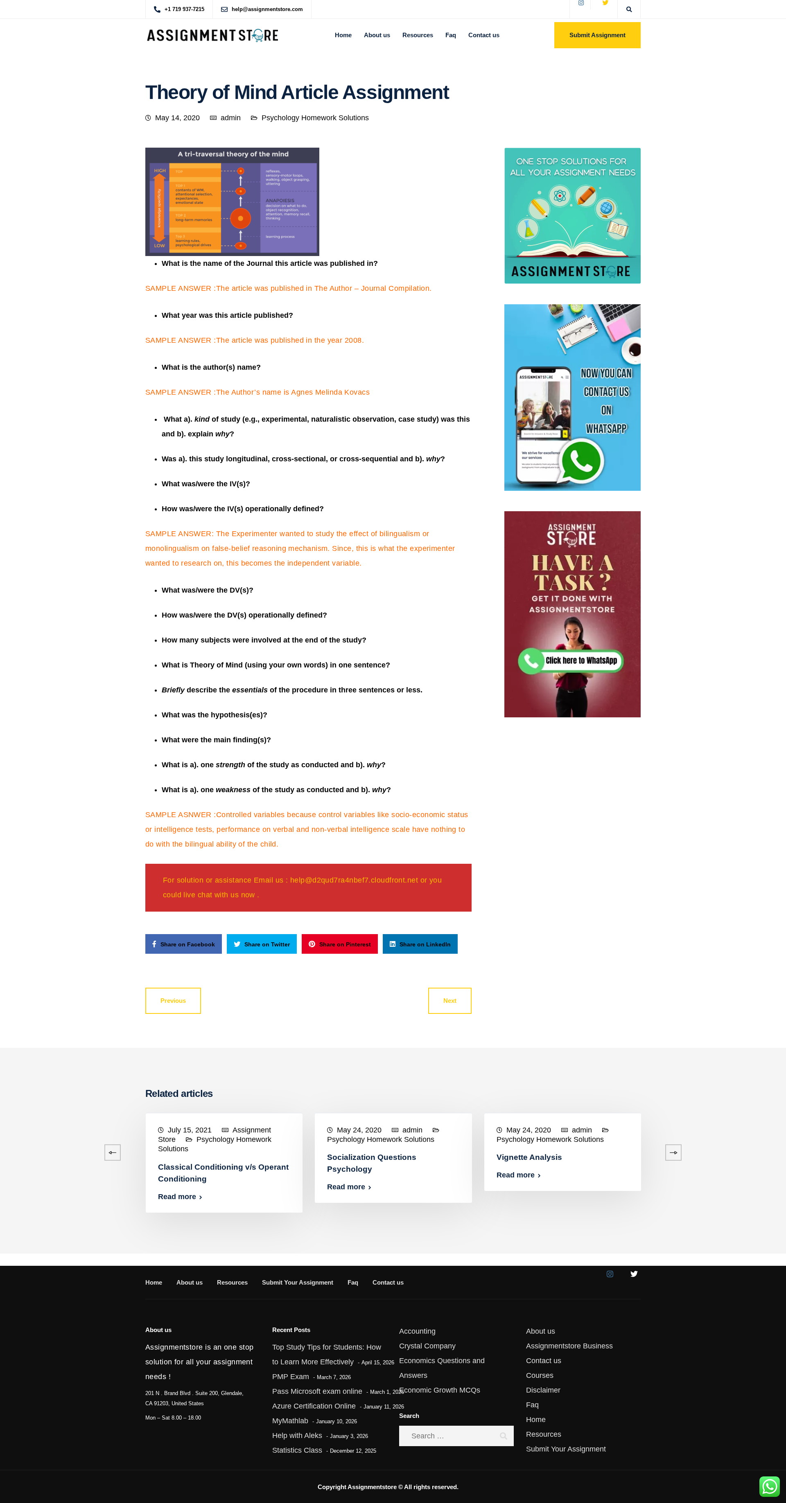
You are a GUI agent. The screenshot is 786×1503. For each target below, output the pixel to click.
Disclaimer (543, 1390)
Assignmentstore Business (569, 1346)
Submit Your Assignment (297, 1282)
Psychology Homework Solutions (315, 118)
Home (343, 34)
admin (231, 118)
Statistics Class (297, 1450)
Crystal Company (427, 1346)
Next (449, 1000)
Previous (173, 1000)
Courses (539, 1375)
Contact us (483, 34)
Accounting (417, 1331)
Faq (450, 34)
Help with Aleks (297, 1435)
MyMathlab (290, 1421)
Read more (177, 1196)
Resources (417, 34)
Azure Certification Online (314, 1406)
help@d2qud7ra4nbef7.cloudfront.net (354, 880)
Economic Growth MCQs (439, 1390)
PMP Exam (290, 1377)
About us (377, 34)
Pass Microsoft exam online (317, 1391)
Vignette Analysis (529, 1157)
